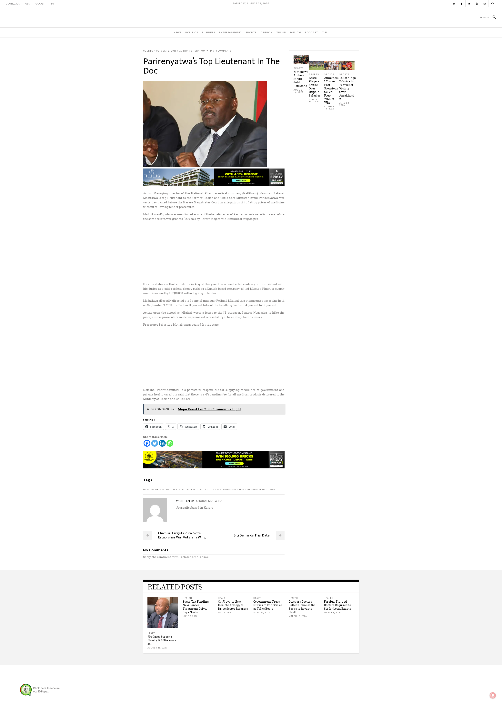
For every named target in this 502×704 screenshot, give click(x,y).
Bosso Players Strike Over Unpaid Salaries (314, 86)
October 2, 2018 (166, 51)
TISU (51, 4)
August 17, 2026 (299, 91)
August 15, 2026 (157, 648)
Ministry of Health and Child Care (196, 489)
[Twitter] (154, 443)
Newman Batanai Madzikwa (257, 489)
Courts (148, 51)
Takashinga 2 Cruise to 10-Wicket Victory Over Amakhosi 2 (347, 88)
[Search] (492, 17)
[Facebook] (147, 443)
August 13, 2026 (329, 107)
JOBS (27, 4)
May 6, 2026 (224, 612)
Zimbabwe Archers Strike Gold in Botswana (301, 79)
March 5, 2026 (332, 612)
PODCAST (39, 4)
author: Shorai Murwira (196, 51)
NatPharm (229, 489)
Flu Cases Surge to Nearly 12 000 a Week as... (161, 640)
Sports (299, 68)
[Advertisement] (251, 251)
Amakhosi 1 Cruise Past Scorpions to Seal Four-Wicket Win (331, 90)
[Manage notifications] (493, 695)
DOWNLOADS (13, 4)
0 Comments (224, 51)
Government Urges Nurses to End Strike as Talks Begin (267, 605)
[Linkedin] (162, 443)
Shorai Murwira (209, 501)
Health (152, 633)
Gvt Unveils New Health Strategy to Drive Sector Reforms (233, 605)
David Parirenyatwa (156, 489)
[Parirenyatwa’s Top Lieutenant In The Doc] (155, 510)
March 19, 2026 (297, 616)
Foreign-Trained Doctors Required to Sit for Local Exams (337, 605)
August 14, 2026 (314, 100)
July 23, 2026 (344, 104)
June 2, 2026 (190, 616)
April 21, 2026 (261, 612)
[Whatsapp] (169, 443)
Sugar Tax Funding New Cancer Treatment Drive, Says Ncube (196, 607)
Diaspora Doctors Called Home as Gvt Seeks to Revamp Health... (302, 607)
